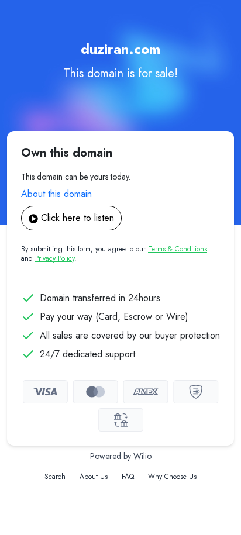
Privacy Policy (54, 258)
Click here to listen (77, 218)
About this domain (56, 194)
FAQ (128, 476)
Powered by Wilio (121, 456)
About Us (94, 476)
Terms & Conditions (177, 249)
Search (55, 476)
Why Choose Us (172, 476)
